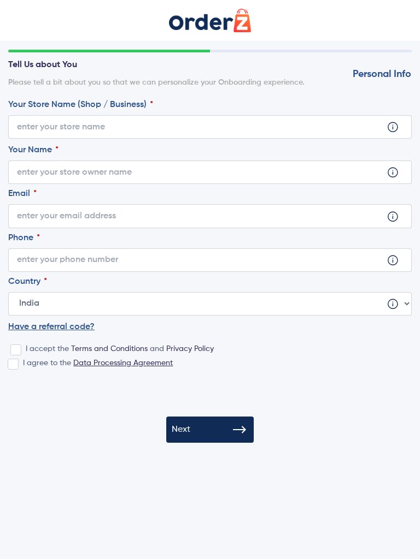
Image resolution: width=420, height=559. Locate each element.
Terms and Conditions (109, 349)
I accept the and (120, 349)
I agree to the (98, 363)
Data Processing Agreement (123, 363)
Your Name (31, 150)
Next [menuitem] (181, 429)
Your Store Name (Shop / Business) (78, 104)
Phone (22, 238)
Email (20, 193)
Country (25, 281)
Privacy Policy (190, 349)
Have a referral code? (51, 327)
